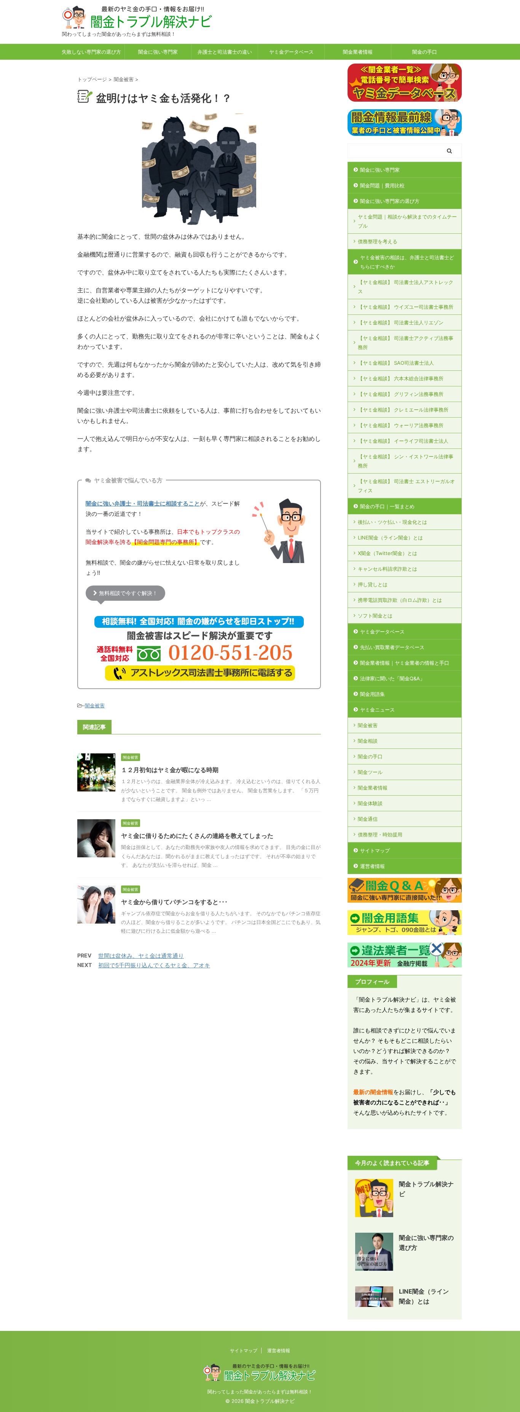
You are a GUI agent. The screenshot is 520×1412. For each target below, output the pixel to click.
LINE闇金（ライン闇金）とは (390, 537)
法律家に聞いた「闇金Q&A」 (392, 678)
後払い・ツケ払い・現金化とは (392, 522)
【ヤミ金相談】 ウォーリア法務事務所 (400, 425)
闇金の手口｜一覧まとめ (387, 506)
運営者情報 (372, 866)
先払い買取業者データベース (392, 647)
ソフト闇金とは (375, 616)
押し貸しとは (373, 584)
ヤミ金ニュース (377, 710)
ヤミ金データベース (291, 52)
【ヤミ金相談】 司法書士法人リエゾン (400, 322)
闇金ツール (370, 772)
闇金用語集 (372, 694)
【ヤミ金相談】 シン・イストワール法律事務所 (405, 461)
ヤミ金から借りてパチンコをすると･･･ (174, 902)
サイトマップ (375, 850)
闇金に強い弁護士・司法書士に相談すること (143, 503)
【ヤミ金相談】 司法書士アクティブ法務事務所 (405, 342)
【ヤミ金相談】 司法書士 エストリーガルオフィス (406, 485)
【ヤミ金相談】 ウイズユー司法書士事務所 (405, 307)
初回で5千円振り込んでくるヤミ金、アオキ (154, 965)
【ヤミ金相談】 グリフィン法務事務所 (400, 394)
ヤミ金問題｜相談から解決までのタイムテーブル (407, 221)
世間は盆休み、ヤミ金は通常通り (141, 955)
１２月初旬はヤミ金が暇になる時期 (170, 770)
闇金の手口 (424, 52)
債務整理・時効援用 (380, 834)
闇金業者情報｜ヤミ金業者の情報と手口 (404, 663)
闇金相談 (368, 741)
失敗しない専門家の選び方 (91, 52)
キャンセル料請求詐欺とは (387, 569)
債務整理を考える (377, 241)
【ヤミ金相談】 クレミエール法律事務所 (403, 410)
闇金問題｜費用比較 (382, 185)
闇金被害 (95, 705)
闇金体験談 (370, 803)
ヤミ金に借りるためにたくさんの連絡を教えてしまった (197, 835)
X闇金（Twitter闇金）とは (387, 553)
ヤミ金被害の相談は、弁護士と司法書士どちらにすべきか (407, 262)
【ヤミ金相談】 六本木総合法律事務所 (400, 378)
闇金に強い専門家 (158, 52)
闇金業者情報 (358, 52)
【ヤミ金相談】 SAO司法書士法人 (396, 363)
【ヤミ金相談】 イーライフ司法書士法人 (403, 441)
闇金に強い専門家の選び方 (390, 201)
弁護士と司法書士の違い (225, 52)
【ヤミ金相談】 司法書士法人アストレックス (405, 286)
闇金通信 (368, 819)
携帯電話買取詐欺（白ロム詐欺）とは (400, 600)
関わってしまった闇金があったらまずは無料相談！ (260, 1391)
